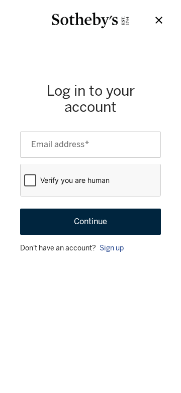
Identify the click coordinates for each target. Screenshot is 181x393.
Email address (60, 144)
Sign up (112, 248)
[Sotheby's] (90, 20)
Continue (90, 221)
